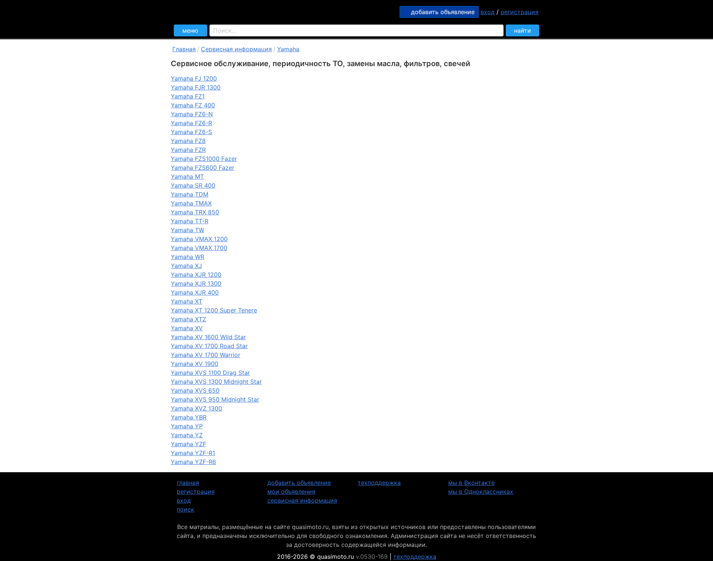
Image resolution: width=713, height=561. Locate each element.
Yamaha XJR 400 (195, 292)
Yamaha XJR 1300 (196, 283)
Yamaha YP (187, 426)
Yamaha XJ (186, 265)
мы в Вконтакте (471, 482)
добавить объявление (299, 482)
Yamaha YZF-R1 (193, 453)
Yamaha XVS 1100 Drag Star (210, 372)
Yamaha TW (187, 230)
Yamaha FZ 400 (193, 105)
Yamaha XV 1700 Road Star (209, 346)
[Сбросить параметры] (494, 30)
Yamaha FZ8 (188, 141)
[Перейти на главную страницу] (256, 11)
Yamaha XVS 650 (195, 390)
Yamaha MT (187, 176)
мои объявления (291, 491)
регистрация (519, 12)
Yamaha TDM (189, 194)
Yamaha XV (187, 328)
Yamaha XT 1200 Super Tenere (214, 310)
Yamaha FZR (188, 149)
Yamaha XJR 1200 (196, 274)
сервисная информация (302, 500)
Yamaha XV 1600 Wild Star (208, 337)
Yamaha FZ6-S (191, 132)
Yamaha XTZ (188, 319)
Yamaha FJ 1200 (194, 78)
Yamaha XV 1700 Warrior (205, 355)
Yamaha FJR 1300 (196, 87)
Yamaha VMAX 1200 (199, 239)
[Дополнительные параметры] (483, 30)
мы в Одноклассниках (480, 491)
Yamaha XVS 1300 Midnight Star (216, 381)
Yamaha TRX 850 (195, 212)
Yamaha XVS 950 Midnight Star (215, 399)
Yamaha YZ (187, 435)
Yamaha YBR (188, 417)
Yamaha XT (186, 301)
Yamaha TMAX (191, 203)
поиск (185, 509)
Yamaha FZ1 (188, 96)
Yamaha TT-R (189, 221)
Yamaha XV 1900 (194, 363)
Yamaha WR (187, 256)
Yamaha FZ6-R (191, 123)
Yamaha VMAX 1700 (199, 248)
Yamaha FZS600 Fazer (202, 167)
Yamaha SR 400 (193, 185)
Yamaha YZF (188, 444)
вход (488, 12)
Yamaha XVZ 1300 (196, 408)
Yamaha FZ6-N (192, 114)
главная (188, 482)
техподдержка (379, 482)
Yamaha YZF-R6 (193, 462)
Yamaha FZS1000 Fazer (204, 158)
